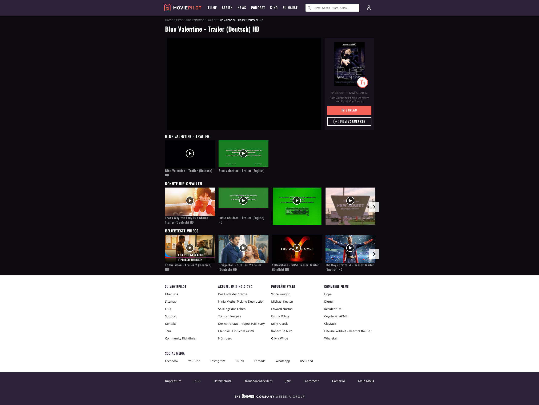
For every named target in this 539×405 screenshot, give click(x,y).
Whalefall (331, 338)
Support (170, 316)
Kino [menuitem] (274, 7)
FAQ (168, 309)
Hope (328, 294)
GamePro (338, 381)
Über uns (171, 294)
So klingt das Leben (232, 309)
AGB (197, 381)
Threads (259, 361)
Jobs (289, 381)
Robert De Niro (281, 331)
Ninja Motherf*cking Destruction (241, 301)
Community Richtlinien (181, 338)
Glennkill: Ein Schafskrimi (236, 331)
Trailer (211, 20)
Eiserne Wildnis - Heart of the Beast (349, 331)
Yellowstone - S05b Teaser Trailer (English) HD (295, 267)
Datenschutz (222, 381)
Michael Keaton (282, 301)
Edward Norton (282, 309)
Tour (168, 331)
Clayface (330, 324)
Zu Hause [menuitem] (290, 7)
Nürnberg (225, 338)
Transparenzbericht (258, 381)
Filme (179, 20)
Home (169, 20)
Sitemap (171, 301)
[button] (349, 121)
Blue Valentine (195, 20)
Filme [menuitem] (212, 7)
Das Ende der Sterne (232, 294)
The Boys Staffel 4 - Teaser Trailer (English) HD (350, 267)
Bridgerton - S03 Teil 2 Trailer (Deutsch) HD (240, 267)
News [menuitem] (242, 7)
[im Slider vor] (374, 207)
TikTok (239, 361)
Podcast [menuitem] (258, 7)
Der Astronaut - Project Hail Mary (241, 324)
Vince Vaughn (281, 294)
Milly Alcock (279, 324)
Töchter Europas (229, 316)
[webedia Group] (269, 397)
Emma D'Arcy (280, 316)
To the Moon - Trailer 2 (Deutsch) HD (188, 267)
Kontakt (170, 324)
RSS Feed (306, 361)
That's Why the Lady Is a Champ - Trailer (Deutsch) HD (188, 220)
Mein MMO (366, 381)
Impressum (173, 381)
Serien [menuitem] (227, 7)
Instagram (217, 361)
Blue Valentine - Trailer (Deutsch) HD (188, 172)
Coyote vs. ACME (335, 316)
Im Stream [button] (349, 110)
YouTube (194, 361)
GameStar (312, 381)
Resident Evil (333, 309)
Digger (329, 301)
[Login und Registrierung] (369, 8)
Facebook (171, 361)
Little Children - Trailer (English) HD (241, 220)
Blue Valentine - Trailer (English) (241, 170)
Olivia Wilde (279, 338)
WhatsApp (283, 361)
